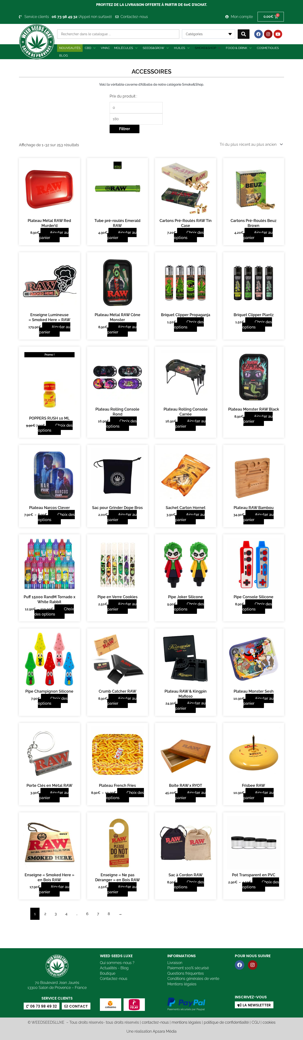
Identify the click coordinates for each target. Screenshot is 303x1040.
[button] (91, 48)
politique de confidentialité (226, 1022)
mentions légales (186, 1022)
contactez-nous (155, 1022)
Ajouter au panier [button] (54, 235)
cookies (269, 1022)
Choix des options (189, 235)
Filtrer (124, 129)
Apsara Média (165, 1031)
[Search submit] (244, 34)
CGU (256, 1022)
